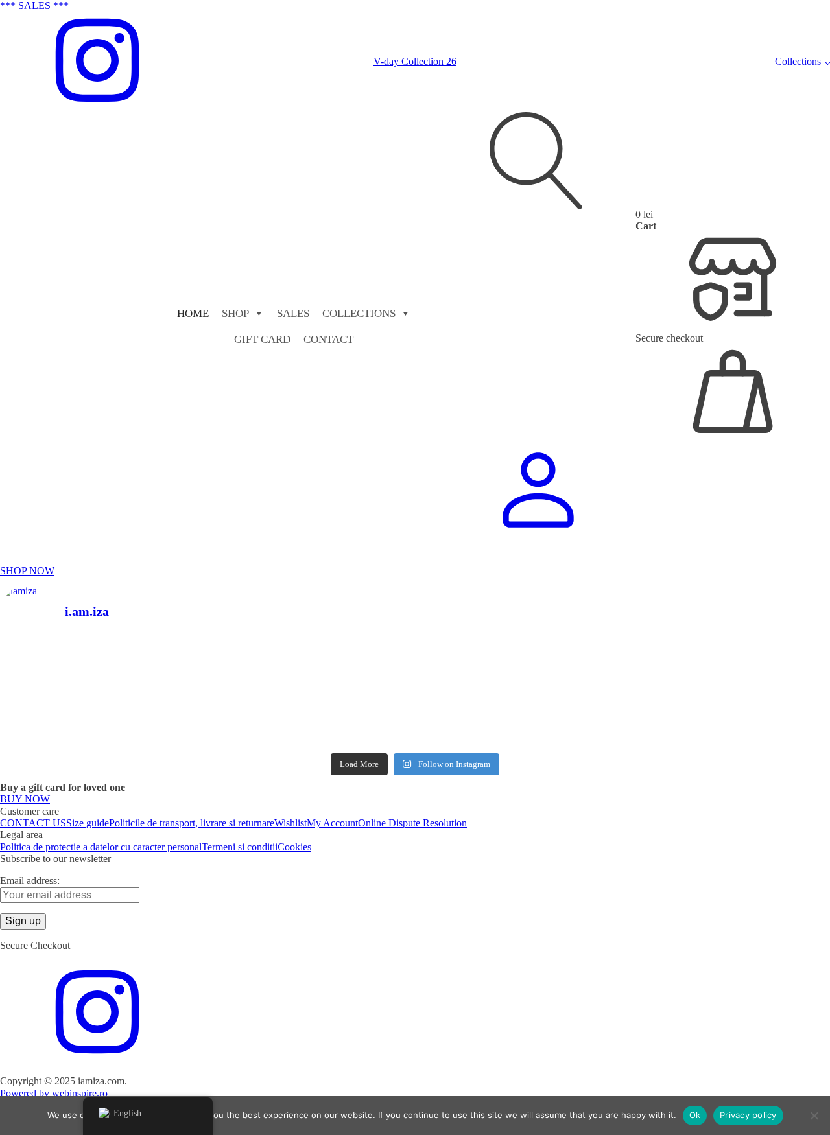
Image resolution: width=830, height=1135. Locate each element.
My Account (332, 822)
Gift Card (262, 339)
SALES (293, 313)
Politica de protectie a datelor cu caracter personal (101, 846)
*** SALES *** (34, 5)
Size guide (87, 822)
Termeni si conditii (240, 846)
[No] (813, 1115)
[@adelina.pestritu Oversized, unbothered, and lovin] (101, 719)
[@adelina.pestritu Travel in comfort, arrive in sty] (310, 713)
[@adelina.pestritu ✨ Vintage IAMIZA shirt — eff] (519, 707)
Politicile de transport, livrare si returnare (191, 822)
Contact (328, 339)
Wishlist (290, 822)
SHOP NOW (27, 570)
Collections (798, 61)
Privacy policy (748, 1115)
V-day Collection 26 (415, 61)
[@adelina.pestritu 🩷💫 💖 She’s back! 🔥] (310, 670)
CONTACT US (33, 822)
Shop (235, 313)
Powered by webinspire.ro (54, 1093)
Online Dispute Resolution (412, 822)
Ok (695, 1115)
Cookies (294, 846)
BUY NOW (25, 798)
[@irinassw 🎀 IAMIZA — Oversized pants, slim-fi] (101, 665)
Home (193, 313)
